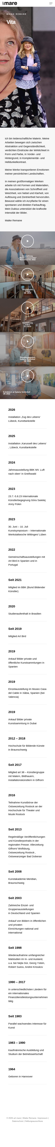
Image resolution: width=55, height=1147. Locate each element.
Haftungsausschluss (34, 1121)
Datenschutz (17, 1121)
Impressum (43, 1118)
